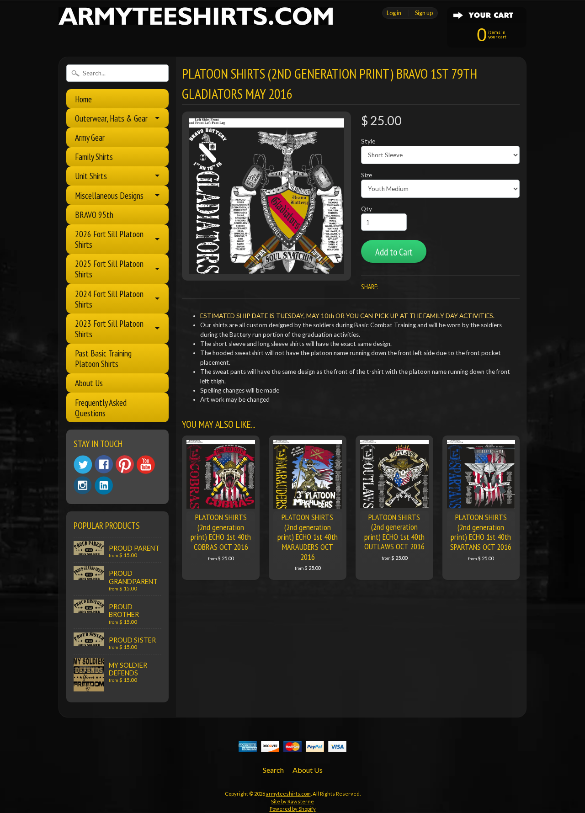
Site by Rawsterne (292, 801)
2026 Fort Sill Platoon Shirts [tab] (109, 239)
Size (366, 175)
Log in (394, 12)
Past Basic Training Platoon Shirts (103, 358)
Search (273, 769)
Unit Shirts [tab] (91, 175)
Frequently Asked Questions (101, 407)
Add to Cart (394, 252)
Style (368, 141)
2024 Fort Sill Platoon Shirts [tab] (109, 299)
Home (83, 99)
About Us (89, 382)
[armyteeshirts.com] (195, 19)
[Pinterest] (125, 464)
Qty (366, 209)
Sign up (424, 12)
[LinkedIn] (104, 485)
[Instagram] (83, 485)
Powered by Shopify (293, 809)
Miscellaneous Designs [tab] (109, 195)
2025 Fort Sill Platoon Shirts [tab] (109, 269)
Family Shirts (94, 156)
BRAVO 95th (94, 214)
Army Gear (90, 137)
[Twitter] (83, 464)
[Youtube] (146, 464)
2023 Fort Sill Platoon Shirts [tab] (109, 329)
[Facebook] (104, 464)
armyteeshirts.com (288, 794)
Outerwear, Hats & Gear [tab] (111, 118)
